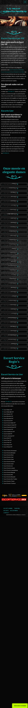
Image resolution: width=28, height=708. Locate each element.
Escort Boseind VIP (8, 418)
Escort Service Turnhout (10, 483)
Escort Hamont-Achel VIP (10, 425)
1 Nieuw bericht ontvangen (20, 706)
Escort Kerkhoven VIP (9, 431)
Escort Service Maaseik (9, 472)
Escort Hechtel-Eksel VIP (10, 427)
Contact (6, 512)
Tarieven (17, 508)
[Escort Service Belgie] (14, 499)
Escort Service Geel (8, 457)
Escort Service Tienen (9, 481)
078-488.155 (11, 91)
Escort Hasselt (14, 72)
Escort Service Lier (8, 466)
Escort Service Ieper (9, 463)
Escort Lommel (8, 508)
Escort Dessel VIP (8, 420)
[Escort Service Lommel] (14, 11)
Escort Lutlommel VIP (9, 436)
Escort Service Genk (9, 459)
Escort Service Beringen (9, 452)
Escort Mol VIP (7, 438)
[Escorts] (14, 495)
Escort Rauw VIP (8, 444)
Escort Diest (21, 72)
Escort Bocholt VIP (8, 416)
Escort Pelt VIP (7, 442)
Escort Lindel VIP (8, 433)
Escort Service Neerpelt (9, 476)
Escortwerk (14, 510)
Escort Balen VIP (8, 409)
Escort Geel (12, 69)
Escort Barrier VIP (8, 414)
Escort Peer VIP (8, 440)
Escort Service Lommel (9, 468)
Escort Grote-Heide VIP (9, 422)
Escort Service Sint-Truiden (10, 479)
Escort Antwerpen (5, 72)
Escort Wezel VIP (8, 446)
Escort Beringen (20, 69)
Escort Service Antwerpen (10, 450)
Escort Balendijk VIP (9, 412)
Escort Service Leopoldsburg (11, 470)
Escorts (6, 510)
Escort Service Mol (8, 474)
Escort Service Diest (9, 455)
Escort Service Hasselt (9, 461)
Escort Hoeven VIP (8, 429)
